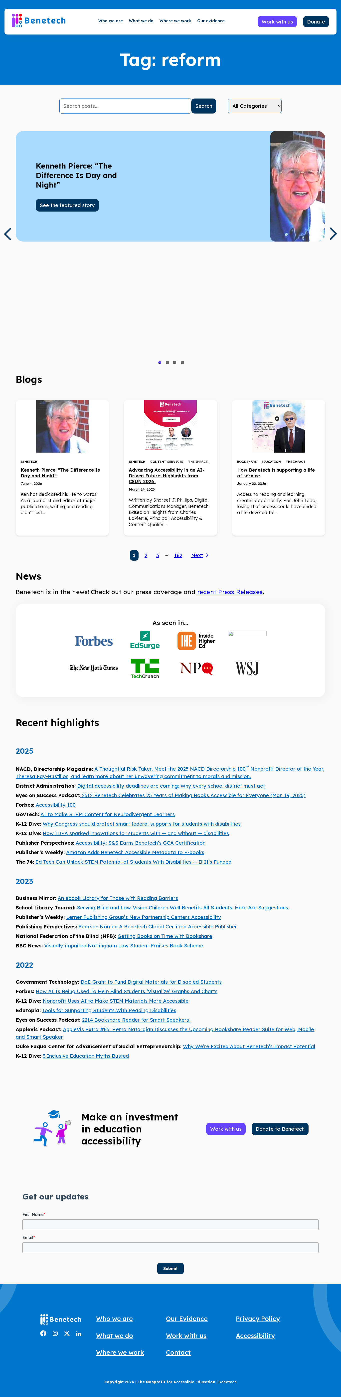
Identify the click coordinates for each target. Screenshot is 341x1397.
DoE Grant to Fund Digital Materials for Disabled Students (151, 982)
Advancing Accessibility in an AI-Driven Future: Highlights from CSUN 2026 (166, 475)
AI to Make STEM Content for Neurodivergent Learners (107, 814)
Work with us (186, 1335)
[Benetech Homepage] (60, 1320)
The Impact (198, 462)
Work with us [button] (277, 22)
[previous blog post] (7, 234)
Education (271, 462)
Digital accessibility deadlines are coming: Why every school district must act (171, 786)
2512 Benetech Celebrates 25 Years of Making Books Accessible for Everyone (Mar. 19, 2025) (193, 795)
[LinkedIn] (78, 1334)
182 (178, 555)
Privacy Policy (258, 1318)
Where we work (175, 20)
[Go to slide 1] (159, 362)
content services (166, 462)
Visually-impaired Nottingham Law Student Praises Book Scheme (123, 945)
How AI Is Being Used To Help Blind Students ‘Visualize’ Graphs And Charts (126, 991)
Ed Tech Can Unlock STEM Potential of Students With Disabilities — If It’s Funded (133, 862)
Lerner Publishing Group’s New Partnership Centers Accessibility (143, 917)
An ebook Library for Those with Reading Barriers (118, 898)
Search (203, 106)
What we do (141, 20)
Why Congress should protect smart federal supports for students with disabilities (142, 824)
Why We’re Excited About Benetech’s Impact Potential (249, 1046)
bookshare (247, 462)
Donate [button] (316, 22)
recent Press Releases (229, 592)
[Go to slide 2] (167, 362)
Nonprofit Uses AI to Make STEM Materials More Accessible (115, 1001)
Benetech (29, 462)
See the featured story (67, 205)
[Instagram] (55, 1334)
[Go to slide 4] (182, 362)
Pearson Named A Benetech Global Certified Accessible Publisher (157, 926)
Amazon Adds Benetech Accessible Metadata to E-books (135, 852)
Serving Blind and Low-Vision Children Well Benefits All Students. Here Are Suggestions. (183, 907)
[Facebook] (43, 1334)
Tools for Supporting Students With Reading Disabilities (109, 1010)
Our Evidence (187, 1318)
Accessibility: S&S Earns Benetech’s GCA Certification (140, 843)
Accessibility (255, 1335)
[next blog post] (333, 234)
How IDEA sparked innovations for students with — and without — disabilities (136, 833)
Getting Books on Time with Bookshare (165, 936)
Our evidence (211, 20)
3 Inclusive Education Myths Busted (86, 1056)
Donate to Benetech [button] (280, 1129)
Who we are (110, 20)
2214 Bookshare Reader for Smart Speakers (136, 1020)
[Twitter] (67, 1334)
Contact (178, 1352)
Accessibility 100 (56, 805)
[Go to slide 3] (174, 362)
